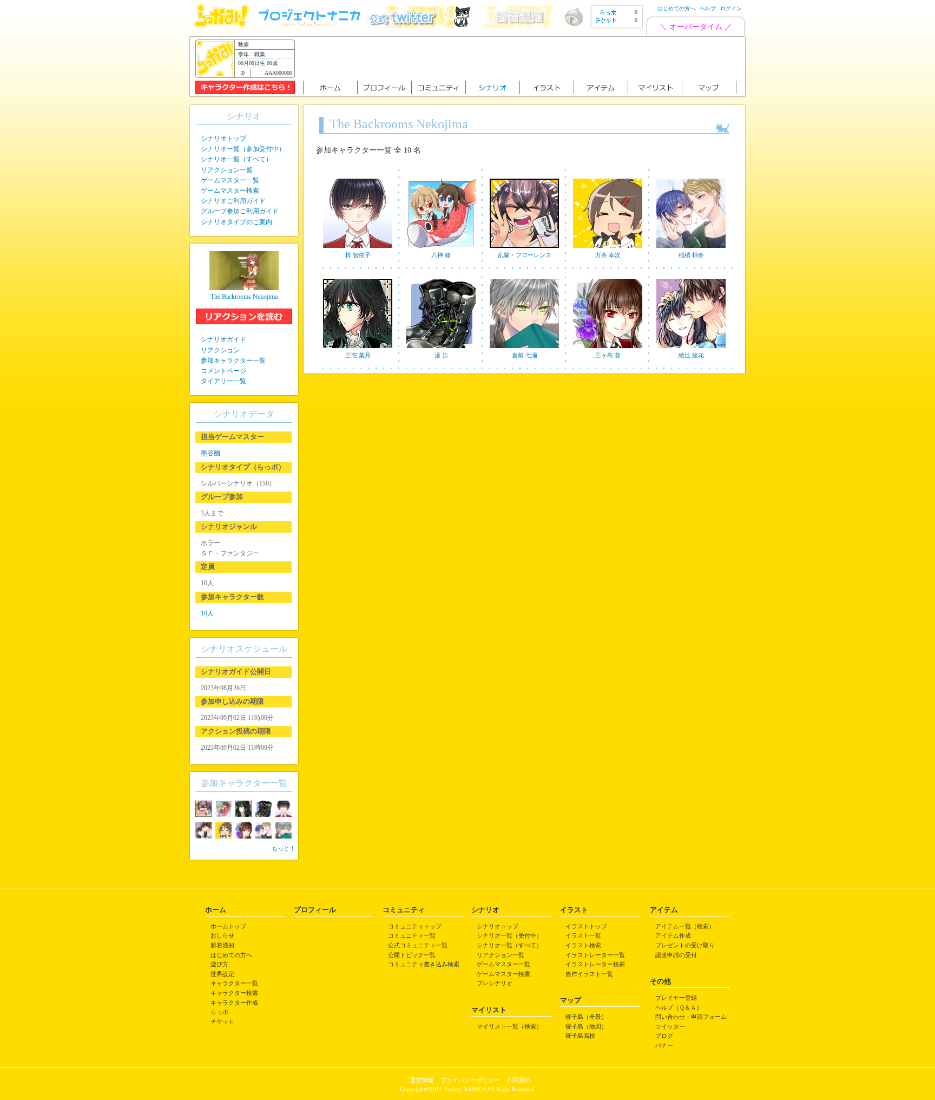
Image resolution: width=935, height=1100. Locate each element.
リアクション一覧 (227, 170)
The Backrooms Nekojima (244, 296)
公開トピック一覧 (412, 955)
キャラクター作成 (234, 1002)
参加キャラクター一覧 (233, 360)
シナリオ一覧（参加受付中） (243, 149)
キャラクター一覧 (234, 983)
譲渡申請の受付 (676, 955)
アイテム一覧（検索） (685, 926)
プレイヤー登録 (676, 997)
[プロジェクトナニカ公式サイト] (311, 25)
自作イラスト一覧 (589, 974)
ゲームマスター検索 (230, 190)
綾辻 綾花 (691, 355)
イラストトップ (586, 926)
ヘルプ (708, 8)
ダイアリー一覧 (223, 381)
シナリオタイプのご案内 (236, 222)
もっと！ (283, 848)
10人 (207, 613)
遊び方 (219, 964)
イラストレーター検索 (595, 964)
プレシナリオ (494, 983)
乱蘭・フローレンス (524, 255)
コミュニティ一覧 (412, 935)
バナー (664, 1045)
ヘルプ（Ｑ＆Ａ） (678, 1007)
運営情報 (421, 1080)
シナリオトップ (223, 138)
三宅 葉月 (358, 355)
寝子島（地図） (586, 1026)
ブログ (664, 1035)
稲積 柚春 (691, 255)
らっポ (219, 1012)
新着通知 (222, 945)
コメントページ (223, 371)
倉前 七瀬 (524, 355)
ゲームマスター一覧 (230, 180)
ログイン (731, 8)
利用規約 (519, 1080)
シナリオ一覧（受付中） (509, 935)
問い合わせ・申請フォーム (691, 1016)
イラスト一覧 (583, 935)
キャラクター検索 (234, 993)
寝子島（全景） (586, 1016)
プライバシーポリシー (470, 1080)
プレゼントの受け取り (685, 945)
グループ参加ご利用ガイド (240, 211)
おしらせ (222, 935)
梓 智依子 (358, 255)
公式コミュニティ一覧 (417, 945)
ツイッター (670, 1026)
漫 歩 (441, 355)
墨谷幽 (210, 453)
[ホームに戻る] (221, 25)
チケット (222, 1021)
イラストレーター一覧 (595, 955)
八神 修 (441, 255)
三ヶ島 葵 (608, 355)
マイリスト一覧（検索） (509, 1026)
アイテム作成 (673, 935)
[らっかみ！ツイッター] (421, 25)
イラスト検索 (583, 945)
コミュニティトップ (415, 926)
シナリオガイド (223, 339)
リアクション (220, 350)
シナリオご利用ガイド (233, 201)
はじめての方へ (676, 8)
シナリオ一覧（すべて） (236, 159)
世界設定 (222, 974)
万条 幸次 (608, 255)
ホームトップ (228, 926)
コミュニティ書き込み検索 (423, 964)
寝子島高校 (580, 1035)
